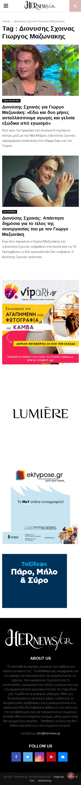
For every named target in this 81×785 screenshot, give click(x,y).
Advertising (44, 780)
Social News (9, 212)
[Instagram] (39, 757)
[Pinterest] (51, 757)
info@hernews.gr (48, 733)
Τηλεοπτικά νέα (11, 100)
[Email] (63, 757)
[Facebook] (16, 757)
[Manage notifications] (70, 775)
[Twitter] (28, 757)
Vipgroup (58, 776)
